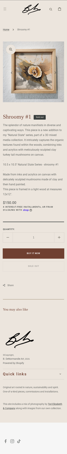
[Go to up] (62, 449)
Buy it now (33, 253)
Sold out (33, 266)
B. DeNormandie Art (13, 358)
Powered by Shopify (13, 363)
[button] (5, 9)
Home (6, 29)
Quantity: (9, 229)
